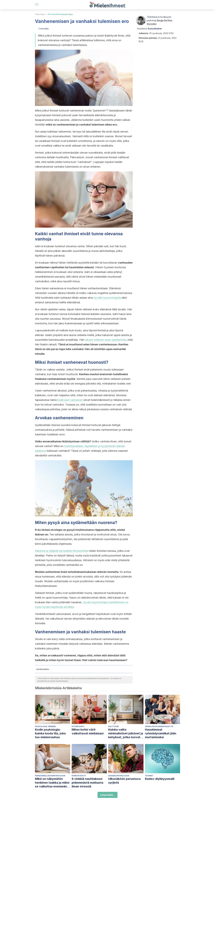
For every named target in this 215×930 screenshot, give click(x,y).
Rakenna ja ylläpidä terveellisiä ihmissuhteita (61, 550)
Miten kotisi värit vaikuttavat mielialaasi (88, 731)
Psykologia (40, 14)
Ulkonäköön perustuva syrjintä (124, 780)
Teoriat (149, 776)
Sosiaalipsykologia (118, 776)
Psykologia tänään (45, 726)
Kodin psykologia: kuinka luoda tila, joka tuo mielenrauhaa (50, 733)
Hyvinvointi (78, 726)
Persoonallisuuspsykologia (60, 14)
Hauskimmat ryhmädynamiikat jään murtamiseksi (160, 733)
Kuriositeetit (79, 776)
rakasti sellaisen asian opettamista (105, 339)
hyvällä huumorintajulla (107, 297)
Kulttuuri (113, 726)
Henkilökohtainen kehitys (159, 726)
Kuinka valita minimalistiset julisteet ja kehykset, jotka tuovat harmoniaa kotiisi (125, 733)
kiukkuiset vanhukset (70, 399)
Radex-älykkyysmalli (159, 779)
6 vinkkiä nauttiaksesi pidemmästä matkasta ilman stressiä (87, 782)
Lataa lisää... (107, 794)
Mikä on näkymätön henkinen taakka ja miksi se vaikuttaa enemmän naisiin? (52, 782)
